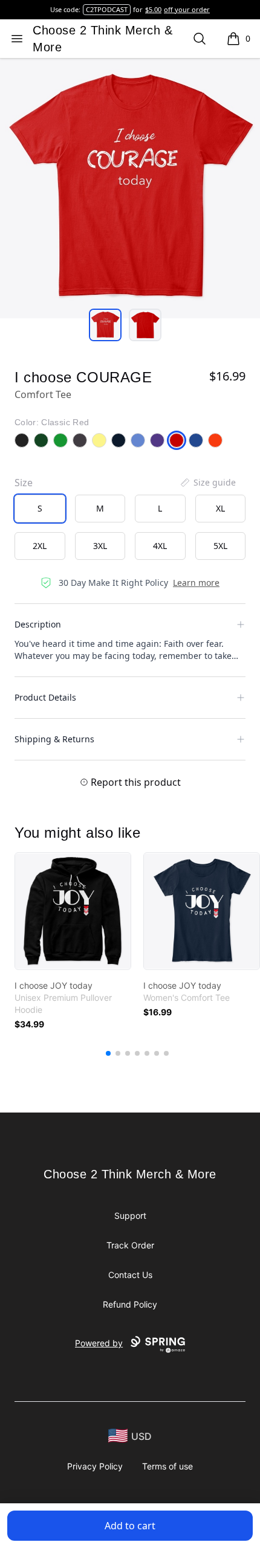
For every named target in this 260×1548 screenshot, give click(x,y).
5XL (220, 545)
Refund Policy (130, 1304)
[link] (73, 911)
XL (220, 508)
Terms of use (167, 1466)
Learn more (196, 582)
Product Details (45, 697)
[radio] (40, 508)
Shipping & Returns (54, 739)
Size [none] (24, 482)
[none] (207, 483)
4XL (160, 545)
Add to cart (130, 1525)
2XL (40, 545)
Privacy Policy (95, 1466)
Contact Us (130, 1275)
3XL (100, 545)
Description (38, 624)
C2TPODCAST (107, 9)
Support (130, 1215)
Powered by (99, 1343)
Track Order (130, 1245)
